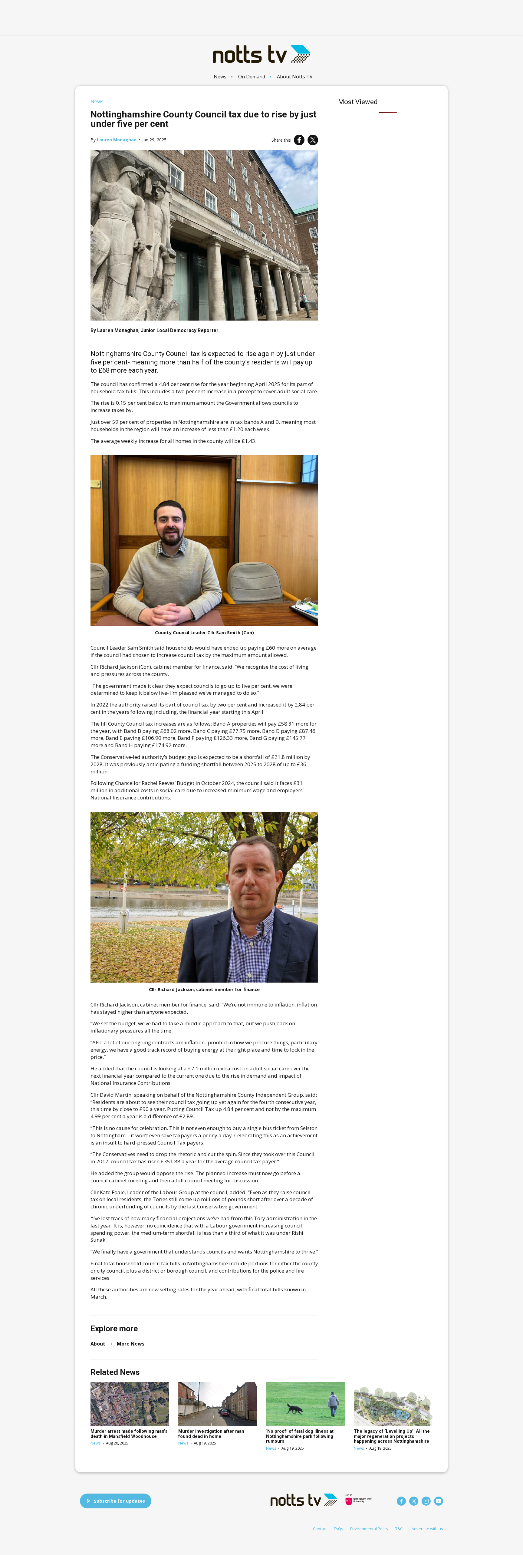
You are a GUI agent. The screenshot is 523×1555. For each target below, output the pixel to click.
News (220, 76)
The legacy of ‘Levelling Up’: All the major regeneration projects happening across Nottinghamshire (392, 1436)
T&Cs (400, 1528)
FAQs (338, 1528)
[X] (313, 140)
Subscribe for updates (119, 1501)
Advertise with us (427, 1528)
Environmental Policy (369, 1528)
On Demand (251, 76)
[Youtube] (438, 1501)
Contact (320, 1528)
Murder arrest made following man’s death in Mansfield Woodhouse (128, 1433)
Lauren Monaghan (117, 140)
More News (130, 1343)
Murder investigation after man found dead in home (211, 1433)
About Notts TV (295, 76)
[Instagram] (426, 1501)
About (97, 1343)
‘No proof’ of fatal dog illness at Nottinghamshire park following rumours (300, 1436)
